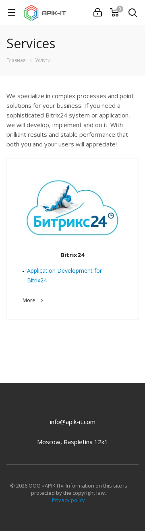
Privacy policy (68, 500)
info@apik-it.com (72, 422)
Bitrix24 (72, 255)
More (29, 300)
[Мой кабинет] (97, 12)
